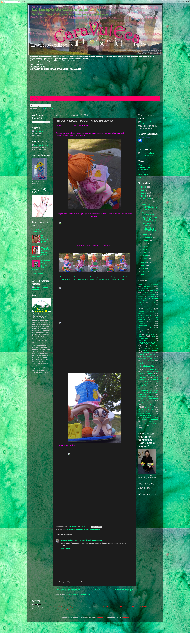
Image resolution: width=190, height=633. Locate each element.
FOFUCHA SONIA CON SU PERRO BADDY (150, 219)
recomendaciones (144, 413)
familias (141, 336)
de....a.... (151, 321)
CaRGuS (141, 303)
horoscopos (148, 352)
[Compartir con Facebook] (99, 527)
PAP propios (143, 174)
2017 (143, 190)
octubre (146, 234)
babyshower (142, 294)
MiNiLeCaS (153, 358)
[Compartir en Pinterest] (101, 527)
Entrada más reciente (67, 589)
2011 (143, 271)
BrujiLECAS (142, 298)
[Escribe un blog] (94, 527)
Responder (65, 548)
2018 (143, 187)
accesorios (142, 284)
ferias (153, 336)
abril (145, 252)
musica (150, 373)
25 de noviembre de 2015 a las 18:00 (85, 540)
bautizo (152, 294)
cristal (152, 311)
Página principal (145, 165)
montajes (146, 371)
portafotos (153, 398)
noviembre (147, 202)
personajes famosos (145, 396)
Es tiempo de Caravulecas (60, 9)
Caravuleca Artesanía (144, 137)
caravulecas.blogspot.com (63, 609)
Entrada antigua (124, 589)
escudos (144, 332)
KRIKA (141, 354)
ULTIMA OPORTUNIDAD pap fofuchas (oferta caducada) (41, 251)
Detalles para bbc (145, 328)
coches (141, 305)
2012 (143, 268)
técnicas (154, 419)
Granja (144, 350)
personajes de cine (148, 390)
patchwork (147, 384)
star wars (144, 419)
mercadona (142, 358)
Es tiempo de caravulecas (144, 168)
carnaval (152, 303)
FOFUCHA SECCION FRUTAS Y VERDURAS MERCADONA (149, 227)
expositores (150, 334)
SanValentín (147, 417)
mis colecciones (148, 360)
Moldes (141, 172)
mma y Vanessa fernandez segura (61, 607)
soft (156, 417)
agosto (146, 240)
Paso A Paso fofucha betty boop (44, 239)
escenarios (154, 330)
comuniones (148, 309)
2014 (143, 262)
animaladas (143, 288)
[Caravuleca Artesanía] (140, 141)
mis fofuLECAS (82, 529)
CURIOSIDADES (144, 315)
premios (154, 403)
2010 (144, 274)
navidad (141, 375)
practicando (142, 403)
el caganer (142, 330)
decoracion (142, 323)
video (143, 426)
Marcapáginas (148, 356)
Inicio (97, 589)
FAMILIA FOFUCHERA (148, 213)
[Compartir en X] (97, 527)
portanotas (149, 401)
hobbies (154, 350)
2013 (143, 265)
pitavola (64, 540)
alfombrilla (154, 284)
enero (145, 258)
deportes (142, 326)
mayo (145, 249)
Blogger (125, 617)
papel (156, 382)
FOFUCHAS (69, 529)
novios (154, 379)
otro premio (38, 273)
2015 (144, 196)
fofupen (146, 348)
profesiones (95, 529)
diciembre (147, 199)
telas (144, 422)
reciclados (142, 411)
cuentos (141, 313)
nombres (142, 377)
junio (145, 246)
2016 (144, 193)
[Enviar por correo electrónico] (92, 527)
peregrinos (141, 388)
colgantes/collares (146, 307)
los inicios (154, 354)
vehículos (154, 424)
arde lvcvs (154, 290)
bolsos (140, 296)
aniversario (142, 290)
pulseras (149, 407)
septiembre (148, 237)
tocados (144, 424)
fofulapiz (154, 346)
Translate (49, 108)
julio (145, 243)
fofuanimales (143, 338)
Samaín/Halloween (146, 415)
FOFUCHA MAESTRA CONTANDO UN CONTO (150, 207)
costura (141, 311)
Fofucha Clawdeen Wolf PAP (41, 230)
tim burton (153, 422)
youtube (154, 426)
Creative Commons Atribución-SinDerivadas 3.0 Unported (128, 607)
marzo (145, 255)
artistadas (148, 292)
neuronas (153, 375)
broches (151, 296)
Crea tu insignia (142, 143)
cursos (141, 317)
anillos (147, 286)
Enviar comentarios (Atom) (78, 594)
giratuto (155, 348)
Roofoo (100, 617)
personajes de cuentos (148, 393)
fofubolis (142, 340)
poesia (140, 398)
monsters (154, 369)
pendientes (143, 386)
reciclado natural (145, 409)
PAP (140, 177)
